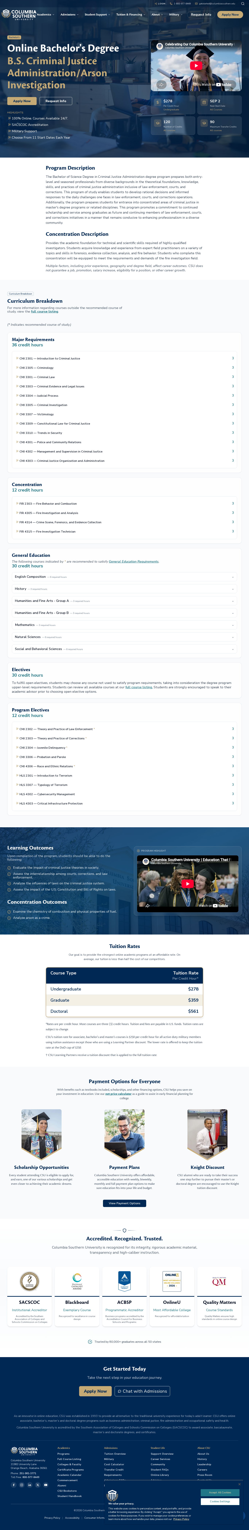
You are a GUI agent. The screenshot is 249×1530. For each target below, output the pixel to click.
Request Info (201, 14)
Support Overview (162, 1454)
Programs (63, 1454)
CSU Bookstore (67, 1491)
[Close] (239, 1484)
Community (158, 1464)
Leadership (204, 1464)
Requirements (113, 1475)
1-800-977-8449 (182, 3)
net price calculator (118, 1094)
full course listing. (139, 687)
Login (162, 3)
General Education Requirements (134, 561)
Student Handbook (69, 1496)
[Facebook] (14, 1485)
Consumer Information (97, 1518)
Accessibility (72, 1518)
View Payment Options (124, 1203)
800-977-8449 (30, 1477)
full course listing (44, 311)
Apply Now (230, 14)
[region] (174, 1502)
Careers (202, 1469)
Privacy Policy (52, 1518)
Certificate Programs (70, 1469)
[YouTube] (46, 1485)
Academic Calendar (69, 1475)
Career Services (160, 1459)
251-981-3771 (27, 1473)
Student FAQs (159, 1469)
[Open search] (243, 3)
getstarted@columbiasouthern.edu (217, 3)
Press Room (204, 1475)
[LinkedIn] (30, 1485)
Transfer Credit (114, 1469)
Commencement (67, 1480)
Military (109, 1459)
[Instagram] (22, 1485)
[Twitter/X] (38, 1485)
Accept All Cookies (220, 1492)
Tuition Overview (115, 1454)
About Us (203, 1454)
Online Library (160, 1475)
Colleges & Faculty (69, 1464)
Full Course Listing (69, 1459)
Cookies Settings (220, 1501)
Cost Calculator (114, 1464)
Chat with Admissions (145, 1391)
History (202, 1459)
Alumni (61, 1485)
